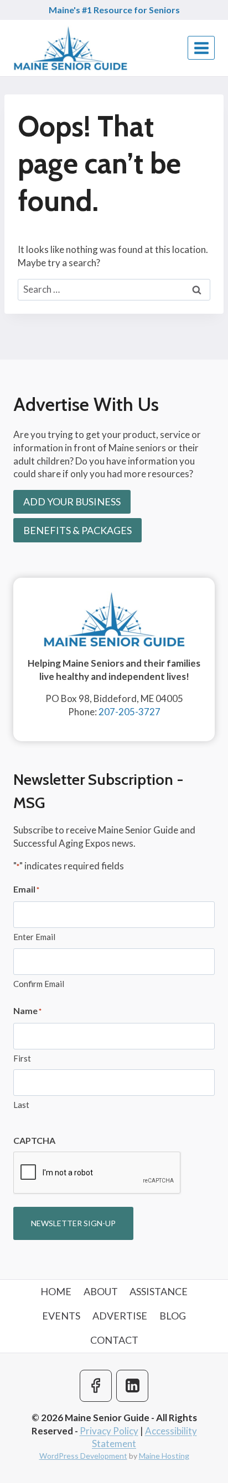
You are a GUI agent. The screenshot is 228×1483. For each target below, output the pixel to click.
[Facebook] (96, 1386)
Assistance (158, 1291)
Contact (114, 1340)
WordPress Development (83, 1455)
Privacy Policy (109, 1431)
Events (61, 1316)
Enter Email (34, 937)
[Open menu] (201, 48)
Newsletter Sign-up (73, 1223)
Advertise (119, 1316)
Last (21, 1105)
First (22, 1058)
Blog (172, 1316)
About (101, 1291)
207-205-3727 (129, 711)
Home (55, 1291)
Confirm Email (38, 984)
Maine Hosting (164, 1455)
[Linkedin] (132, 1386)
